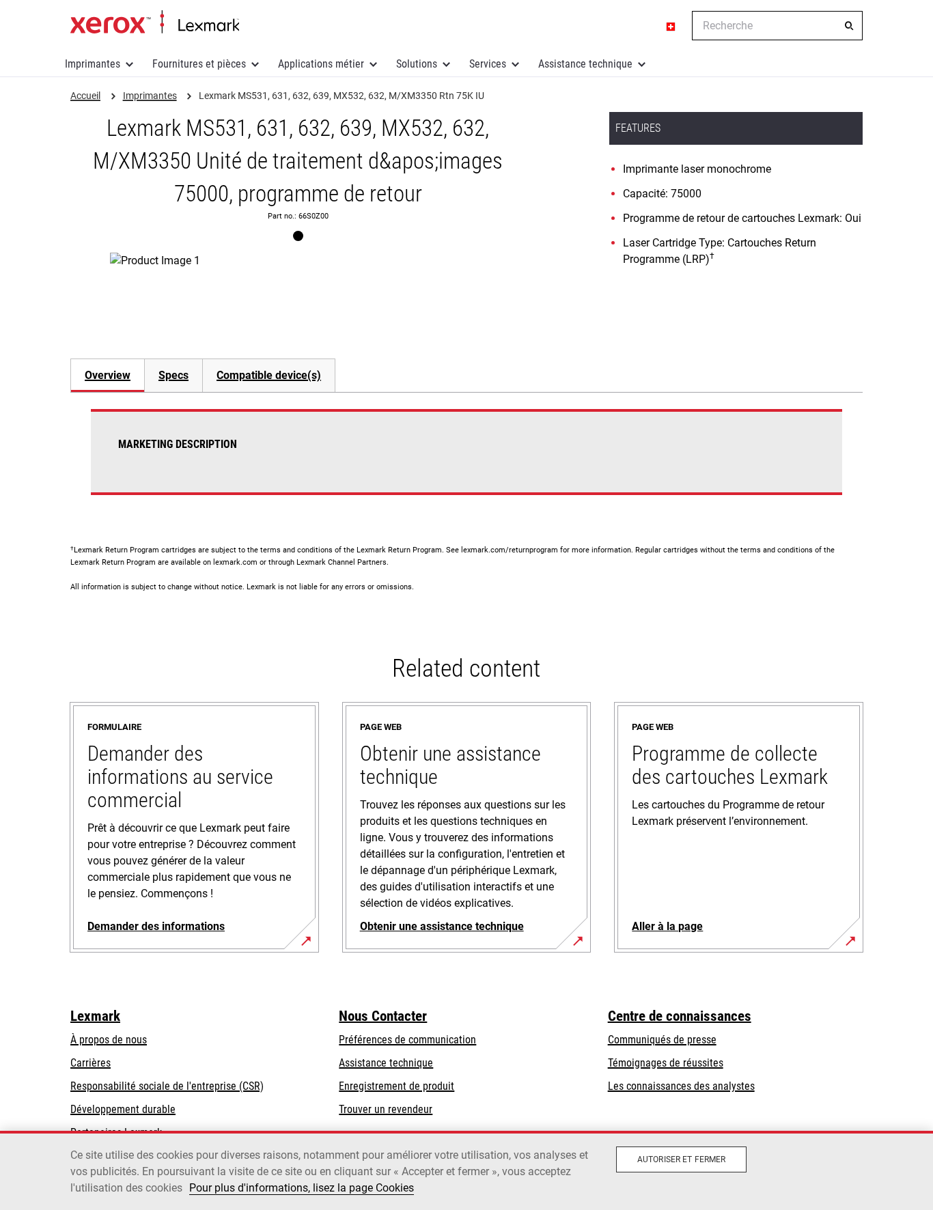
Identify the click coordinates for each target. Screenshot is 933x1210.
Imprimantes (92, 63)
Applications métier (321, 63)
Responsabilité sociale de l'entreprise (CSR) (167, 1086)
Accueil (154, 22)
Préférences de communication (407, 1039)
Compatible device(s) (269, 375)
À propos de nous (108, 1039)
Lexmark (95, 1016)
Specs (173, 375)
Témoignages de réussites (665, 1062)
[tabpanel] (466, 460)
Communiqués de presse (662, 1039)
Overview (107, 375)
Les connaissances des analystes (681, 1086)
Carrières (90, 1062)
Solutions (416, 63)
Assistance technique (585, 63)
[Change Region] (671, 26)
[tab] (107, 375)
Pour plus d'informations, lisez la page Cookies (301, 1187)
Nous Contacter (383, 1016)
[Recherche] (849, 26)
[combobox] (777, 25)
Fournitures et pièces (199, 63)
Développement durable (123, 1109)
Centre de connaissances (679, 1016)
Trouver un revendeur (385, 1109)
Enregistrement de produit (396, 1086)
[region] (466, 1170)
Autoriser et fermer (681, 1159)
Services (487, 63)
